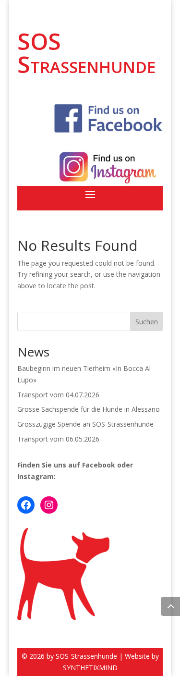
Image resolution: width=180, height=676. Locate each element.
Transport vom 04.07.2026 (58, 394)
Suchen (146, 321)
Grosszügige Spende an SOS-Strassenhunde (85, 424)
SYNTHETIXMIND (90, 667)
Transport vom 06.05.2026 (58, 438)
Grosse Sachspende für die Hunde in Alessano (88, 409)
